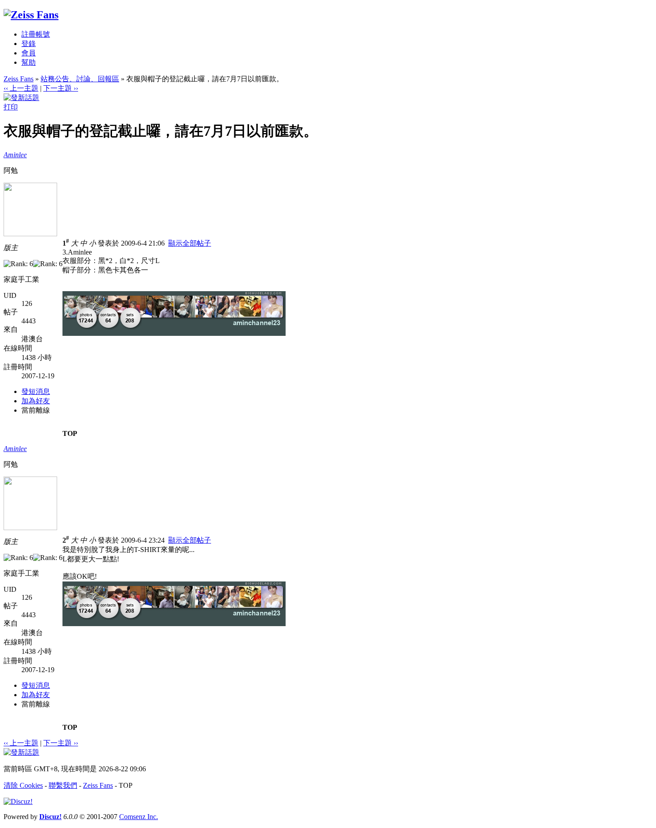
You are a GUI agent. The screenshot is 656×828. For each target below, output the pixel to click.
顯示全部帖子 (189, 243)
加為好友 (35, 401)
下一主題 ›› (60, 88)
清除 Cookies (23, 785)
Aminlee (15, 155)
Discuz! (50, 816)
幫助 (28, 62)
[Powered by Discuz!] (18, 801)
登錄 (28, 43)
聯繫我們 (63, 785)
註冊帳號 (35, 34)
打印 (11, 107)
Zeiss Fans (18, 79)
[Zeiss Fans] (31, 15)
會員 (28, 53)
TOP (69, 433)
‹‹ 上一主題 (21, 88)
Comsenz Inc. (138, 816)
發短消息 (35, 391)
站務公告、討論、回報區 (80, 79)
